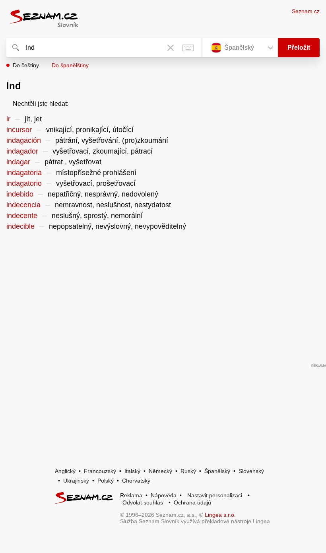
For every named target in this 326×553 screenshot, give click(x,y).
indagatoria (24, 173)
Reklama (131, 495)
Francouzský (100, 471)
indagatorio (24, 183)
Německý (160, 471)
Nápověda (164, 495)
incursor (19, 130)
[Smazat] (170, 47)
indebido (19, 194)
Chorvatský (136, 480)
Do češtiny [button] (26, 65)
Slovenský (251, 471)
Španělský (217, 471)
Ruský (188, 471)
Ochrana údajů (192, 502)
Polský (105, 480)
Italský (132, 471)
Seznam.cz (306, 11)
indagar (18, 162)
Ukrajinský (76, 480)
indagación (23, 140)
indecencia (23, 205)
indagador (22, 151)
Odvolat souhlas (142, 502)
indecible (20, 226)
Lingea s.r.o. (220, 515)
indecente (21, 216)
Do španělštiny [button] (70, 65)
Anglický (65, 471)
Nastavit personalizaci (214, 495)
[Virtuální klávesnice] (188, 47)
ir (8, 119)
